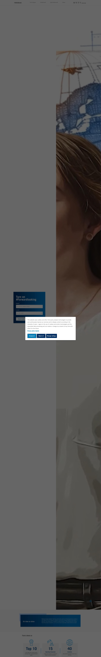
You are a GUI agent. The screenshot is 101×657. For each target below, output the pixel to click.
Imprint (37, 331)
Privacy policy (31, 331)
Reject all (41, 336)
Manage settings (51, 336)
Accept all (32, 336)
